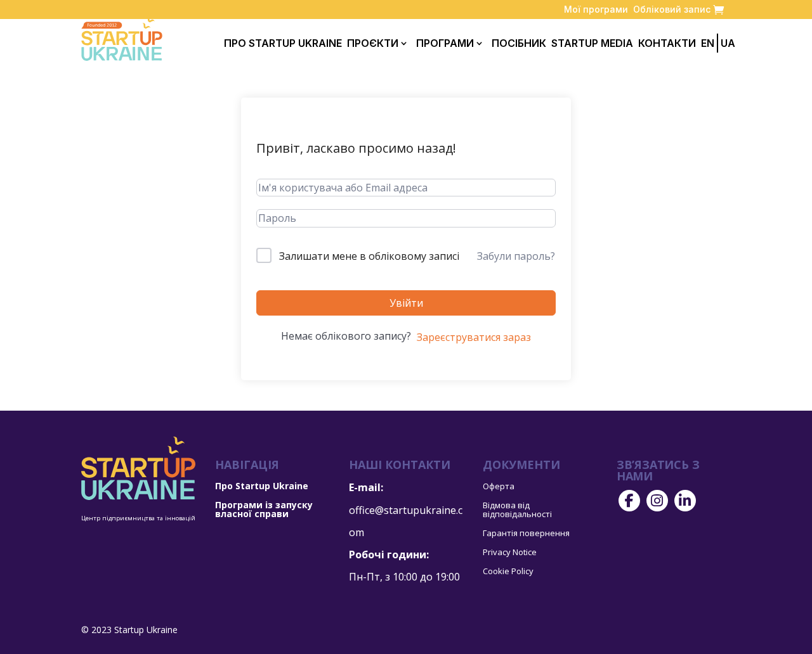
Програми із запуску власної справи (264, 510)
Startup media (592, 43)
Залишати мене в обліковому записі (369, 256)
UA (728, 43)
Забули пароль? (516, 256)
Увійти (406, 303)
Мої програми (596, 9)
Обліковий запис (671, 9)
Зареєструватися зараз (474, 337)
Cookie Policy (508, 572)
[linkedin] (685, 500)
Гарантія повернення (526, 534)
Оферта (498, 487)
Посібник (519, 43)
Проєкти (372, 43)
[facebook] (629, 500)
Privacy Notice (510, 553)
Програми (445, 43)
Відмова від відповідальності (517, 510)
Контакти (667, 43)
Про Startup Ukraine (283, 43)
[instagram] (657, 500)
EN (707, 43)
